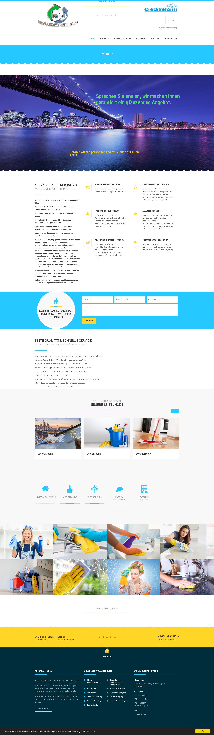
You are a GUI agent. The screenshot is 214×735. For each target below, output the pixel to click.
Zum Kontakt (43, 709)
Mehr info (90, 731)
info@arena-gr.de (140, 714)
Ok (202, 731)
